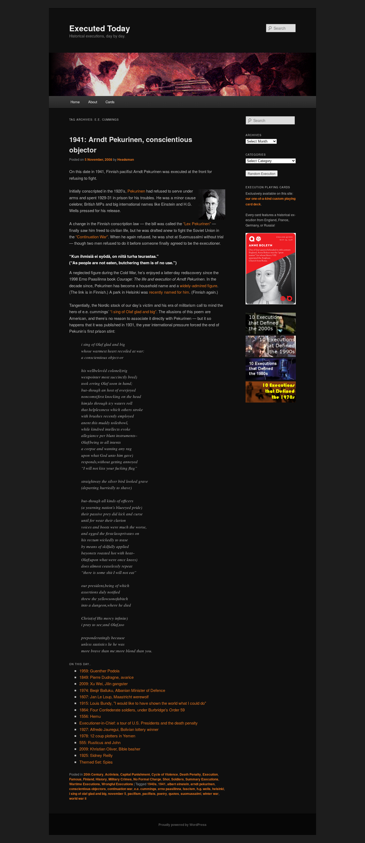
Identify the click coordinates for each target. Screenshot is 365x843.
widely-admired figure (198, 285)
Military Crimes (120, 779)
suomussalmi (191, 793)
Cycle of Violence (165, 774)
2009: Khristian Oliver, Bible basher (109, 749)
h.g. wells (204, 788)
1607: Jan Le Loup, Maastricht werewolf (114, 696)
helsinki (218, 788)
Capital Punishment (135, 774)
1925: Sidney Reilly (96, 755)
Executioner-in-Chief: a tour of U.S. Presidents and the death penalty (138, 723)
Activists (112, 774)
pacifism (134, 793)
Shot (166, 779)
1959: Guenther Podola (99, 670)
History (101, 779)
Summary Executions (201, 779)
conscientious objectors (87, 788)
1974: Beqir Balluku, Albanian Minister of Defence (122, 690)
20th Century (93, 774)
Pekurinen (136, 191)
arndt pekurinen (203, 783)
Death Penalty (190, 774)
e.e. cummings (145, 788)
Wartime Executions (84, 783)
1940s (152, 783)
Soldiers (177, 779)
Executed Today (99, 28)
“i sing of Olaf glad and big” (133, 311)
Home (75, 101)
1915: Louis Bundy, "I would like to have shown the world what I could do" (142, 703)
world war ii (77, 798)
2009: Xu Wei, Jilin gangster (103, 683)
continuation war (120, 788)
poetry (162, 793)
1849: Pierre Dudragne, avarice (106, 677)
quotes (174, 793)
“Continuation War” (92, 236)
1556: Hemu (90, 716)
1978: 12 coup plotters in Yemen (107, 735)
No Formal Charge (147, 779)
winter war (211, 793)
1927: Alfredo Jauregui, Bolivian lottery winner (118, 729)
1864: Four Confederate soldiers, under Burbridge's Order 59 (132, 709)
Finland (88, 779)
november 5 (117, 793)
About (92, 101)
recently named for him (169, 292)
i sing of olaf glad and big (87, 793)
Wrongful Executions (117, 783)
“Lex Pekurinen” (197, 223)
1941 (162, 783)
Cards (110, 101)
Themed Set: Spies (96, 762)
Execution (210, 774)
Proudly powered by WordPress (182, 824)
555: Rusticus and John (100, 742)
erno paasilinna (169, 788)
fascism (189, 788)
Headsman (125, 159)
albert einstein (178, 783)
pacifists (149, 793)
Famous (75, 779)
